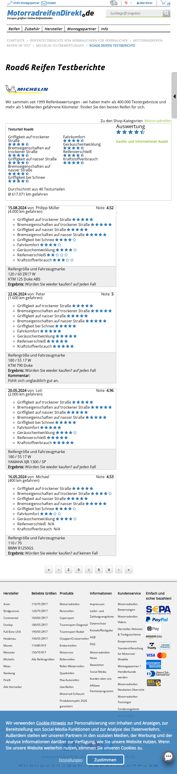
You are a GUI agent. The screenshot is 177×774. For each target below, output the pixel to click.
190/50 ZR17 (40, 632)
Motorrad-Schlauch (72, 694)
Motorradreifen (158, 120)
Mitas (7, 666)
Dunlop (8, 625)
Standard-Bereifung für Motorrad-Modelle (130, 653)
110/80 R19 (39, 645)
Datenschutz (98, 623)
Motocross (66, 652)
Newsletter (97, 665)
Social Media (98, 672)
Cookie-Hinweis (51, 723)
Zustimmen (105, 759)
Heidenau (9, 639)
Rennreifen (67, 611)
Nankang (9, 673)
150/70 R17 (39, 652)
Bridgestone (11, 611)
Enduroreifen (68, 645)
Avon (6, 604)
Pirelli (7, 680)
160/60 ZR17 (40, 618)
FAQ (92, 644)
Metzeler (9, 652)
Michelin (8, 659)
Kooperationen (127, 641)
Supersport (67, 618)
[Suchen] (166, 13)
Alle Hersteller (12, 687)
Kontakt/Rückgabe (101, 630)
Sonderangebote (128, 709)
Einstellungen (71, 759)
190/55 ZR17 (40, 639)
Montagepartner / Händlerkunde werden (129, 671)
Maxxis (7, 645)
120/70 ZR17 (40, 611)
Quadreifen (67, 673)
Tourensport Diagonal (74, 625)
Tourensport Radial (72, 632)
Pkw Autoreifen (69, 680)
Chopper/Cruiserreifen (74, 639)
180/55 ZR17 (40, 625)
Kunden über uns (101, 679)
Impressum (97, 604)
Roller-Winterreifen (72, 666)
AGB (93, 637)
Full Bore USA (12, 632)
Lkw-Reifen (67, 687)
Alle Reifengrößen (43, 659)
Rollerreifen (67, 659)
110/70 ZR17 (40, 604)
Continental (10, 618)
